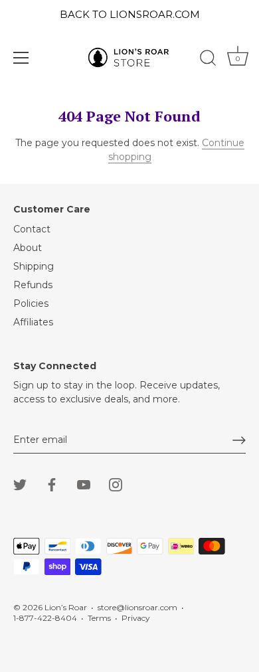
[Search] (207, 59)
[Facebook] (51, 483)
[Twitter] (20, 483)
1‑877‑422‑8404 (45, 618)
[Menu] (21, 57)
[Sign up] (239, 440)
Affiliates (33, 322)
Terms (99, 618)
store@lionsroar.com (137, 607)
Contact (31, 229)
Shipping (33, 266)
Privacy (135, 618)
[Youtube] (83, 483)
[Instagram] (115, 483)
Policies (30, 303)
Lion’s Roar (65, 607)
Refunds (32, 285)
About (27, 248)
